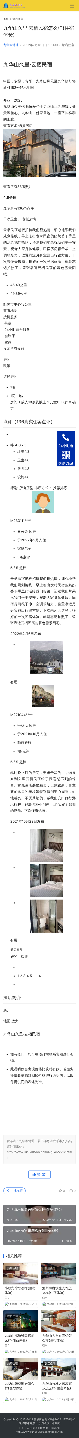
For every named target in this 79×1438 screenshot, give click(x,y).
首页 (6, 18)
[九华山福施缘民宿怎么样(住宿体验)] (20, 1321)
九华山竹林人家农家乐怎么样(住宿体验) (57, 1385)
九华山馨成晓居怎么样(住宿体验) (19, 1385)
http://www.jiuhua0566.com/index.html (39, 1431)
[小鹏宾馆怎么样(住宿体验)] (20, 1273)
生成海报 (16, 1191)
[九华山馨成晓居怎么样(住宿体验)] (20, 1369)
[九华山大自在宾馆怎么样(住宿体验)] (58, 1321)
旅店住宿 (68, 45)
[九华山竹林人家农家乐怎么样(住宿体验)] (58, 1369)
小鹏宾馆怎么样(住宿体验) (20, 1290)
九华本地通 (11, 45)
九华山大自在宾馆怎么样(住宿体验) (57, 1338)
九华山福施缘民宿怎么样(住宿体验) (19, 1338)
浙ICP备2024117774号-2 (60, 1419)
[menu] (72, 6)
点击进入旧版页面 (37, 1428)
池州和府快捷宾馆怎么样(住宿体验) (57, 1290)
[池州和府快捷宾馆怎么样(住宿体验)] (58, 1273)
